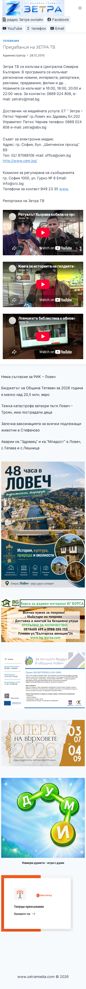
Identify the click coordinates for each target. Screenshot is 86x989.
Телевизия (11, 40)
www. (64, 189)
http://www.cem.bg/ (20, 161)
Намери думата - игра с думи (43, 862)
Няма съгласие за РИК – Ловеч (28, 377)
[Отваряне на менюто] (80, 8)
